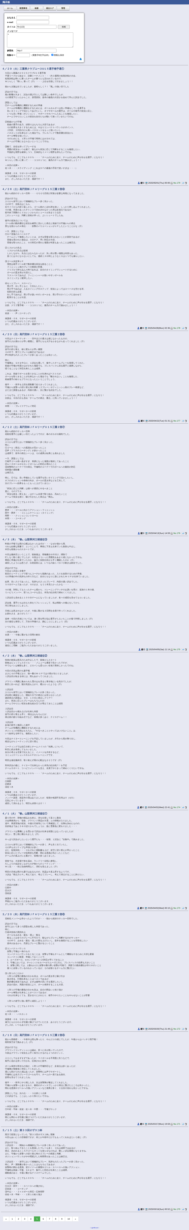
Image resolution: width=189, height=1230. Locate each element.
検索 (37, 8)
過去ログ (50, 8)
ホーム (10, 8)
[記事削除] (186, 183)
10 (68, 1219)
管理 (63, 8)
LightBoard (94, 1228)
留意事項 (23, 8)
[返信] (183, 183)
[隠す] (80, 59)
